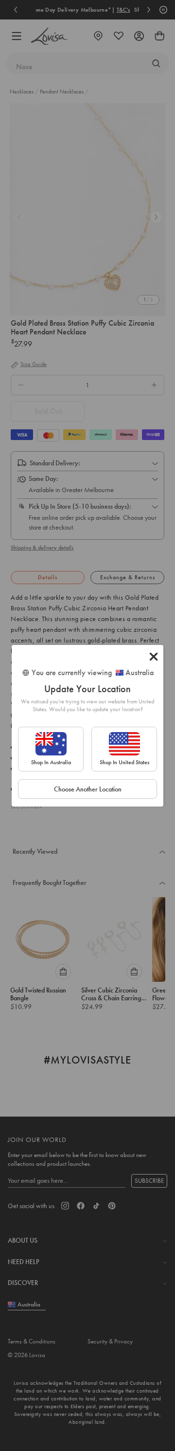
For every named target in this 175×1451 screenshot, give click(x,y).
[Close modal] (153, 656)
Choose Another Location (88, 789)
